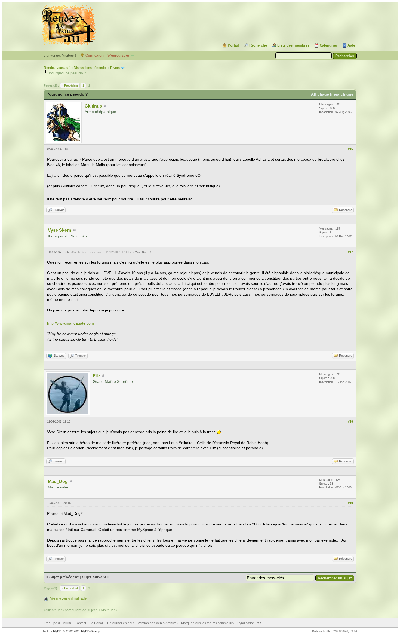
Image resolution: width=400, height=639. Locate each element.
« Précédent (70, 85)
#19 (350, 503)
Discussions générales (90, 68)
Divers (115, 68)
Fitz (96, 376)
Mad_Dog (58, 481)
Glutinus (93, 106)
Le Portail (97, 623)
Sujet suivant (94, 577)
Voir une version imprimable (68, 598)
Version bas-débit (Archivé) (158, 623)
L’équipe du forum (57, 623)
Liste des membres (293, 45)
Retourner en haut (120, 623)
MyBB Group (90, 631)
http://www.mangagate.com (70, 323)
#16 (350, 149)
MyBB (57, 631)
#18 (350, 421)
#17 (350, 251)
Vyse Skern (59, 230)
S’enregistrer (118, 55)
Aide (351, 45)
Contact (80, 623)
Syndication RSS (249, 623)
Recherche (258, 45)
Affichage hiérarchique (332, 94)
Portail (233, 45)
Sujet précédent (64, 577)
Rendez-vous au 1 (57, 68)
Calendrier (328, 45)
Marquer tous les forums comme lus (207, 623)
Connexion (94, 55)
